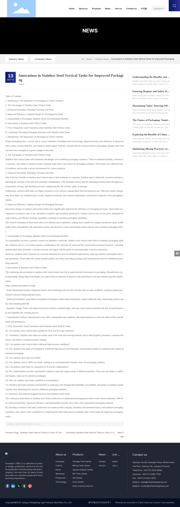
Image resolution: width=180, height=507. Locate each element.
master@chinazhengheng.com (155, 486)
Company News (43, 59)
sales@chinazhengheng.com (154, 482)
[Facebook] (7, 486)
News (89, 59)
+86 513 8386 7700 (151, 474)
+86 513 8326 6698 (152, 470)
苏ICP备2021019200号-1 (99, 502)
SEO (141, 502)
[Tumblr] (24, 486)
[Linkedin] (13, 486)
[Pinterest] (30, 486)
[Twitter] (19, 486)
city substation (168, 502)
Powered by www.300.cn (126, 502)
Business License (152, 502)
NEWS (90, 30)
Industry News (16, 59)
